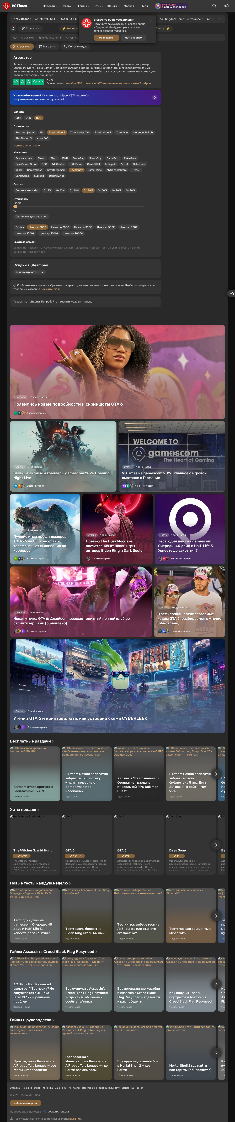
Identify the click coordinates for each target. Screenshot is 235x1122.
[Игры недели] (219, 19)
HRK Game (76, 164)
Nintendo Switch (143, 132)
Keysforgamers (56, 170)
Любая (19, 227)
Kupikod (39, 175)
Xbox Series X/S (80, 132)
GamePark (113, 158)
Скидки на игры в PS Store (124, 247)
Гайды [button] (82, 6)
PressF (136, 170)
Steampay (77, 170)
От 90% (130, 190)
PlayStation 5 (57, 132)
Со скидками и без (27, 190)
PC (42, 132)
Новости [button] (49, 6)
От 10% (60, 190)
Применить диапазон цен (31, 216)
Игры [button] (97, 6)
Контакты (74, 1087)
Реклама (27, 1087)
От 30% (88, 190)
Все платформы (25, 132)
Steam (41, 158)
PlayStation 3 (23, 138)
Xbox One (122, 132)
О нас (37, 1087)
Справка (15, 1087)
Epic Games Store (26, 164)
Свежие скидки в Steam (58, 247)
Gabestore (139, 164)
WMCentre (58, 164)
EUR (18, 117)
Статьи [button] (66, 6)
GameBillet (93, 164)
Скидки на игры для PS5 (91, 247)
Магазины (49, 46)
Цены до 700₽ (128, 227)
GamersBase (34, 170)
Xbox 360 (43, 138)
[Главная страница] (14, 6)
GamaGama (22, 175)
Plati (65, 158)
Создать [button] (31, 28)
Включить (75, 1118)
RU (141, 1087)
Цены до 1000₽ (24, 233)
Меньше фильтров (25, 145)
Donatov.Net (56, 175)
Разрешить (106, 37)
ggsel (18, 170)
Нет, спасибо (133, 37)
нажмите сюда (51, 289)
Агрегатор (28, 37)
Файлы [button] (112, 6)
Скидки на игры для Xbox (29, 251)
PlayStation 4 (103, 132)
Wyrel (124, 164)
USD (28, 117)
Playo (53, 158)
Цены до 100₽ (37, 227)
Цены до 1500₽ (49, 233)
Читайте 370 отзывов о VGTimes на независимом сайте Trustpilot (109, 83)
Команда (47, 1087)
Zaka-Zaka (130, 158)
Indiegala (110, 164)
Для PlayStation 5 (50, 37)
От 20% (74, 190)
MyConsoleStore (117, 170)
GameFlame (95, 170)
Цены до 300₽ (83, 227)
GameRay (78, 158)
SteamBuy (95, 158)
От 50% (102, 190)
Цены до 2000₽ (73, 233)
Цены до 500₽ (106, 227)
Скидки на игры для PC (27, 247)
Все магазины (24, 158)
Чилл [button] (144, 6)
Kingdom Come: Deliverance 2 (183, 19)
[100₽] (16, 206)
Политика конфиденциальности (101, 1087)
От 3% (47, 190)
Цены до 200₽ (60, 227)
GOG (44, 164)
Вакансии (61, 1087)
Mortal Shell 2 (48, 19)
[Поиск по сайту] (214, 6)
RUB (38, 117)
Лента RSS (128, 1087)
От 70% (116, 190)
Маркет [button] (129, 6)
